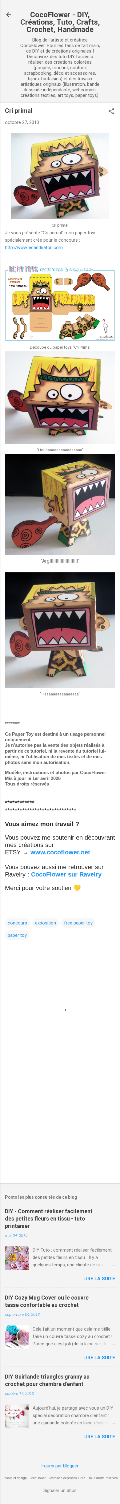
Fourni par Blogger (60, 1466)
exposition (45, 923)
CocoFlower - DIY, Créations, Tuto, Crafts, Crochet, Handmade (60, 22)
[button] (111, 112)
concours (17, 923)
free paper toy (78, 923)
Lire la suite (99, 1278)
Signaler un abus (60, 1490)
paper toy (17, 935)
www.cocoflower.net (60, 852)
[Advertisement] (60, 1130)
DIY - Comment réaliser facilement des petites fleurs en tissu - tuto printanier (49, 1218)
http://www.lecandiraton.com (34, 247)
